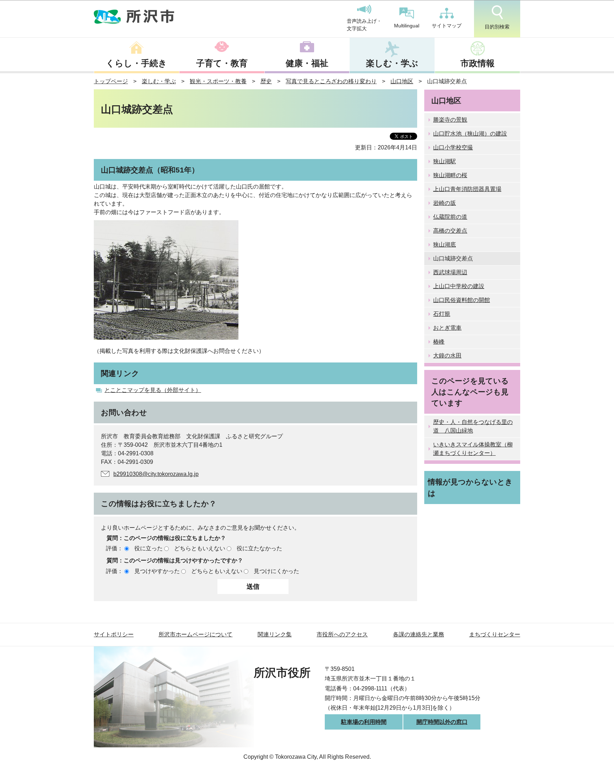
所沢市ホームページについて (195, 634)
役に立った (148, 548)
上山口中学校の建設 (458, 286)
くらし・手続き (136, 63)
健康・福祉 (307, 63)
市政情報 (477, 63)
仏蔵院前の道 (450, 217)
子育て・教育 (222, 63)
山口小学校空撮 (453, 147)
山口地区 (402, 81)
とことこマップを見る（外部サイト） (152, 390)
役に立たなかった (259, 548)
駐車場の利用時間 (364, 722)
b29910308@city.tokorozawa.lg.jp (156, 474)
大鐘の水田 (447, 356)
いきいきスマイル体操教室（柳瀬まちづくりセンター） (473, 448)
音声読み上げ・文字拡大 (364, 25)
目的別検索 (497, 27)
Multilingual (406, 25)
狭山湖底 (444, 245)
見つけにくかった (276, 571)
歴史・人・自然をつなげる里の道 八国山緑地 (473, 426)
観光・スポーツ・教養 (218, 81)
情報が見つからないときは (470, 487)
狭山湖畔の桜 (450, 175)
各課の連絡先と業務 (418, 634)
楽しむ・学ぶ (392, 63)
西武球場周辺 (450, 272)
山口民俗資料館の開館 (461, 300)
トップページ (111, 81)
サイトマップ (447, 25)
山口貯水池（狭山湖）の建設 (470, 134)
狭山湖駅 (444, 161)
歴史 (266, 81)
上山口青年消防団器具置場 (467, 189)
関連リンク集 (275, 634)
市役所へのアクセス (342, 634)
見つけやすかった (157, 571)
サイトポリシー (114, 634)
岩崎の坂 (444, 203)
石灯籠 (441, 314)
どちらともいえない (199, 548)
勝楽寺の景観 (450, 120)
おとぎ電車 (447, 328)
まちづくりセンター (494, 634)
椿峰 (439, 342)
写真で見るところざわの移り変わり (331, 81)
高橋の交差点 (450, 231)
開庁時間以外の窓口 (442, 722)
